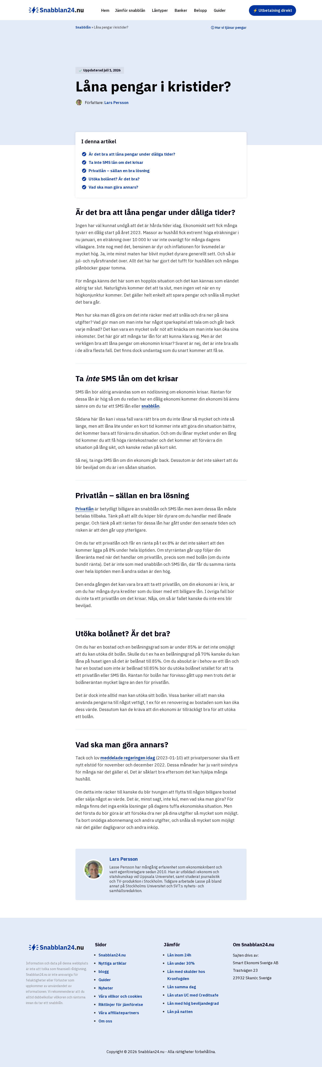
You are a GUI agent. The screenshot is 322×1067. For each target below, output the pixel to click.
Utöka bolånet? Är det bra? (114, 179)
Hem (105, 10)
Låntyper (160, 10)
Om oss (105, 1021)
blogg (104, 971)
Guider (220, 10)
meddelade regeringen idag (127, 758)
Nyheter (106, 988)
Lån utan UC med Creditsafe (193, 995)
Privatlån (84, 509)
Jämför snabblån (130, 10)
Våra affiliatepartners (119, 1012)
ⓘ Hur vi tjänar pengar (229, 27)
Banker (181, 10)
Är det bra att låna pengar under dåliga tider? (132, 154)
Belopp (200, 10)
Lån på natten (180, 1011)
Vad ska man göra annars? (114, 187)
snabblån (150, 406)
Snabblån (83, 27)
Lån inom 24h (179, 955)
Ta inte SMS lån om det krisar (116, 162)
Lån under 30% (181, 963)
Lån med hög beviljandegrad (193, 1003)
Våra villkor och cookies (120, 996)
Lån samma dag (181, 986)
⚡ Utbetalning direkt (272, 10)
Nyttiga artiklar (113, 963)
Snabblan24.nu (112, 955)
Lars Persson (116, 102)
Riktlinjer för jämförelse (121, 1004)
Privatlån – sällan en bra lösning (119, 170)
